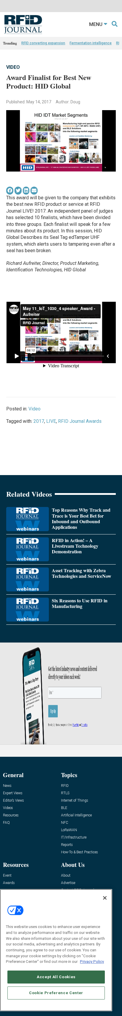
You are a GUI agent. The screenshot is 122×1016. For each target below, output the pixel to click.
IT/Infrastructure (73, 837)
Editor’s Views (13, 801)
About (65, 876)
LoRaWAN (69, 830)
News (7, 786)
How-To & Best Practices (79, 852)
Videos (8, 808)
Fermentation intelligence (91, 43)
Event (7, 876)
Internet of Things (74, 801)
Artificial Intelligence (76, 815)
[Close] (104, 897)
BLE (64, 808)
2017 (38, 421)
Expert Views (13, 793)
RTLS (65, 793)
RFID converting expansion (43, 43)
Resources (11, 815)
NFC (64, 823)
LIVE (51, 421)
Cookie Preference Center (56, 993)
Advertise (68, 883)
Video (13, 67)
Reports (67, 845)
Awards (9, 883)
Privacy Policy (92, 961)
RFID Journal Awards (80, 421)
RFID (65, 786)
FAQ (6, 823)
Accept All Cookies (56, 977)
